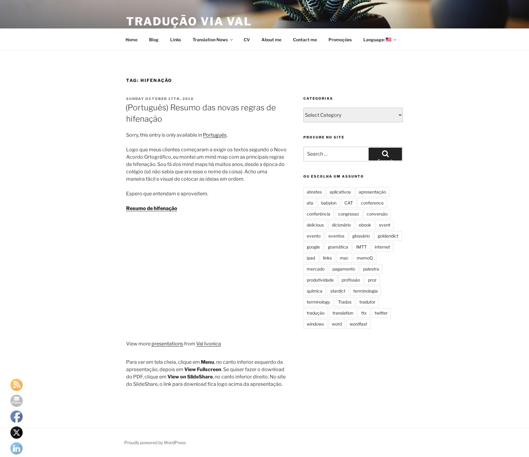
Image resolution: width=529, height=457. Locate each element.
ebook (365, 224)
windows (315, 323)
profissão (351, 279)
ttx (364, 312)
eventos (336, 235)
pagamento (343, 268)
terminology (318, 301)
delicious (315, 224)
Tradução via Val (189, 21)
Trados (344, 301)
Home (131, 39)
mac (344, 257)
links (327, 257)
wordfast (358, 323)
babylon (328, 202)
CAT (348, 202)
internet (382, 246)
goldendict (388, 235)
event (384, 224)
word (337, 323)
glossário (361, 235)
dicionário (341, 224)
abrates (314, 191)
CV (247, 39)
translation (342, 312)
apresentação (372, 191)
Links (175, 39)
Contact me (305, 39)
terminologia (365, 290)
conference (372, 202)
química (314, 290)
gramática (338, 246)
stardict (337, 290)
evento (314, 235)
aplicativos (340, 191)
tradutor (367, 301)
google (313, 246)
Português (215, 135)
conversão (377, 213)
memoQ (365, 257)
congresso (348, 213)
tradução (316, 312)
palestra (371, 268)
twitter (381, 312)
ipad (311, 257)
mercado (316, 268)
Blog (154, 39)
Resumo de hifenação (151, 208)
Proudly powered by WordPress (155, 442)
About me (271, 39)
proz (372, 279)
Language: (374, 39)
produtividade (320, 279)
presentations (167, 344)
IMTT (361, 246)
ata (310, 202)
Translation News (210, 39)
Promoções (340, 39)
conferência (318, 213)
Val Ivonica (208, 344)
